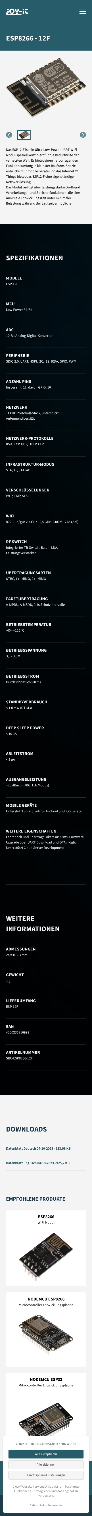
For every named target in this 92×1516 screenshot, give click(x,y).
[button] (24, 135)
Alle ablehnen (46, 1464)
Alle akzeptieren (46, 1454)
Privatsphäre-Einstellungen (46, 1475)
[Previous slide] (9, 135)
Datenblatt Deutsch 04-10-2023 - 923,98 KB (38, 1148)
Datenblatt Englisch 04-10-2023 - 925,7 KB (38, 1163)
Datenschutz (38, 1505)
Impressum (55, 1505)
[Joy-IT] (17, 11)
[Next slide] (83, 135)
